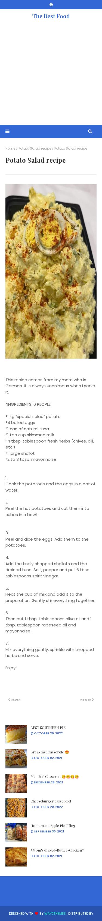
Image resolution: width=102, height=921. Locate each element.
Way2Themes (55, 913)
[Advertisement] (51, 74)
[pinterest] (51, 4)
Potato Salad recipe (34, 148)
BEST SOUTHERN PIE (48, 727)
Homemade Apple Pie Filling (52, 825)
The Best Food (51, 16)
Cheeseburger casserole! (50, 801)
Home (10, 148)
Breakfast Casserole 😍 (49, 752)
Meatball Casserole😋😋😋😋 (54, 776)
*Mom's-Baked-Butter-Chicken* (57, 850)
